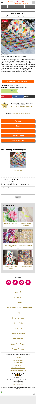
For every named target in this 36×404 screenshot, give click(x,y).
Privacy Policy (18, 323)
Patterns (18, 121)
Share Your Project (18, 344)
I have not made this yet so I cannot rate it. (16, 184)
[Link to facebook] (8, 282)
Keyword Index (18, 318)
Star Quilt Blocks (18, 141)
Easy (18, 126)
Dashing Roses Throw (25, 245)
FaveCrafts (18, 357)
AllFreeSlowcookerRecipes (18, 370)
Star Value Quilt (18, 170)
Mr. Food (18, 365)
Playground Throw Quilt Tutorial (10, 267)
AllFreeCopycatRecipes (18, 368)
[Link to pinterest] (21, 282)
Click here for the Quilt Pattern (18, 81)
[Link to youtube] (28, 282)
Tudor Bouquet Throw (25, 266)
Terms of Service (18, 333)
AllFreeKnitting (18, 363)
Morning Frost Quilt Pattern (21, 113)
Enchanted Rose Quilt (10, 223)
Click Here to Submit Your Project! (21, 107)
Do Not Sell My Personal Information (18, 308)
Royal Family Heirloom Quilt (10, 246)
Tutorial (18, 131)
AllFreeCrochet (18, 360)
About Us (18, 292)
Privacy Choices (18, 349)
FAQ (18, 313)
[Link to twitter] (15, 282)
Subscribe (18, 328)
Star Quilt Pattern (18, 136)
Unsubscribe (18, 339)
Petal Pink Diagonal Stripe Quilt (25, 224)
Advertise (18, 297)
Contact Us (18, 302)
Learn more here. (18, 384)
